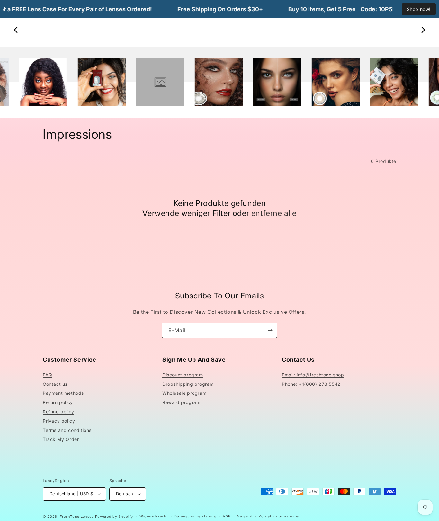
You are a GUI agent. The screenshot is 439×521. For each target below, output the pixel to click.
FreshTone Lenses (77, 516)
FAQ (47, 374)
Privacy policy (59, 421)
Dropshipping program (188, 384)
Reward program (181, 402)
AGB (227, 516)
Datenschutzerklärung (195, 516)
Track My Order (61, 439)
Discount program (182, 374)
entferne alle (274, 213)
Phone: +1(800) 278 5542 (311, 384)
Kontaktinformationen (279, 516)
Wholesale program (184, 393)
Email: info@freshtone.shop (313, 374)
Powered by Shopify (114, 516)
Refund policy (58, 411)
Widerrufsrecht (153, 516)
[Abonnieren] (270, 330)
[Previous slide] (16, 30)
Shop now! (419, 9)
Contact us (55, 384)
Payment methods (63, 393)
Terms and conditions (67, 430)
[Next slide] (423, 30)
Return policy (58, 402)
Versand (245, 516)
